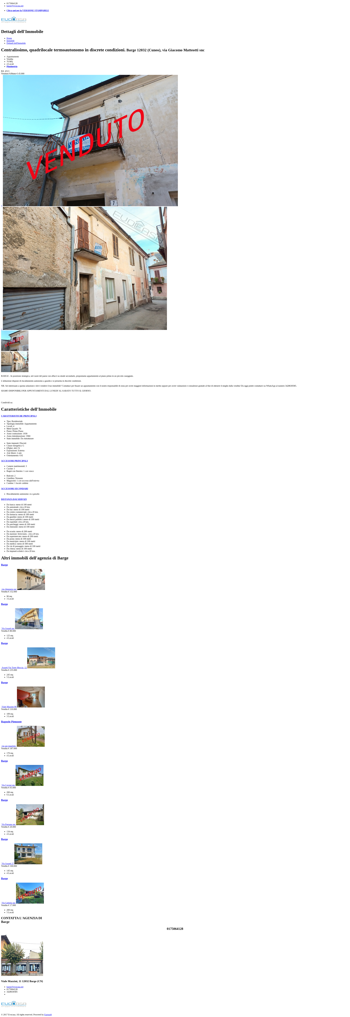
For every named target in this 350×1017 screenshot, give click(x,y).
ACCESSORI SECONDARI (14, 488)
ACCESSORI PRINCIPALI (14, 461)
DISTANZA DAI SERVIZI (14, 499)
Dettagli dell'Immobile (16, 43)
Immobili (10, 41)
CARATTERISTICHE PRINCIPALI (19, 416)
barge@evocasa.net (15, 6)
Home (9, 38)
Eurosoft (48, 1014)
